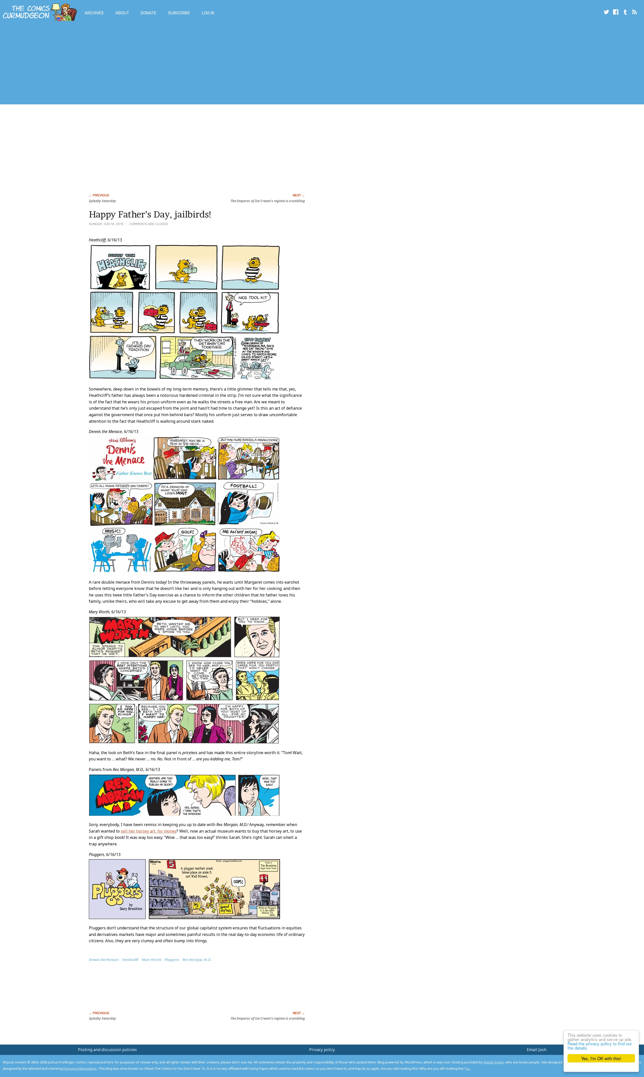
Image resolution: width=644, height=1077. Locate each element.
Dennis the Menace (104, 960)
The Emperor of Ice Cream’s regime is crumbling (267, 201)
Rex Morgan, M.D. (197, 960)
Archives (94, 13)
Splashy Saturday (102, 201)
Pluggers (172, 960)
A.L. (468, 1068)
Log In (208, 13)
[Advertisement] (91, 63)
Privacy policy (322, 1049)
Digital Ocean (494, 1062)
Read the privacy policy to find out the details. (600, 1045)
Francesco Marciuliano (80, 1068)
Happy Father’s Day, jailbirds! (150, 214)
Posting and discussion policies (107, 1049)
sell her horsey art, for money (149, 831)
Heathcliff (130, 960)
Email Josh (536, 1049)
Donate (148, 13)
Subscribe (179, 13)
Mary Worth (151, 960)
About (122, 13)
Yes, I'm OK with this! (601, 1058)
